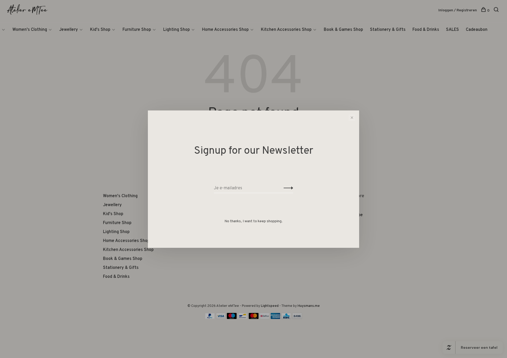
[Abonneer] (287, 188)
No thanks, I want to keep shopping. (253, 221)
